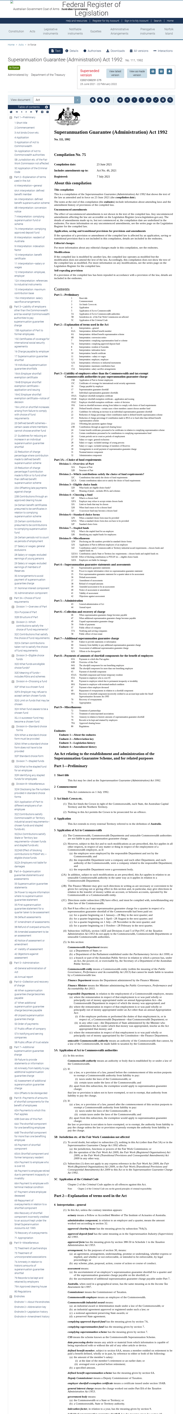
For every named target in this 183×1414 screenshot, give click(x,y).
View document (20, 100)
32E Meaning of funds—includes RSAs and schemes (29, 674)
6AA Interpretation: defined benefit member (29, 192)
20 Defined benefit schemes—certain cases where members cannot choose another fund (30, 427)
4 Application (21, 137)
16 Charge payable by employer (31, 351)
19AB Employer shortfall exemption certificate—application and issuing (27, 386)
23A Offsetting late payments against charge (30, 489)
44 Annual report (23, 976)
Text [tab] (57, 51)
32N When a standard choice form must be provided (30, 737)
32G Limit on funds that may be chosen (31, 702)
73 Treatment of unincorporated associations (30, 1255)
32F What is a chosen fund (29, 686)
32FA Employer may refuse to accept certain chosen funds (30, 693)
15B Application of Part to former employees (28, 332)
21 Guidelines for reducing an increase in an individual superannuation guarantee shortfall (30, 441)
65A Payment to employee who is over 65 (31, 1164)
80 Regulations (22, 1291)
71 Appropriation (23, 1237)
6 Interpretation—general (28, 185)
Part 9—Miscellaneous (26, 1242)
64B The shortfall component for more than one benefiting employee (30, 1136)
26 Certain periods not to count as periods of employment (31, 539)
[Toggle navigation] (46, 107)
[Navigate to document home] (120, 100)
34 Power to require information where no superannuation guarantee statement (32, 896)
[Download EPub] (93, 100)
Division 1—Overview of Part (31, 606)
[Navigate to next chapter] (149, 100)
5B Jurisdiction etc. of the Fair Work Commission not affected (31, 161)
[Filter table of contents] (36, 112)
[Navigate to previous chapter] (127, 100)
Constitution (16, 31)
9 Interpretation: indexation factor (29, 248)
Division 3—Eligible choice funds (30, 657)
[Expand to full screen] (156, 100)
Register (106, 20)
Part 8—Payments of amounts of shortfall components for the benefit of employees (31, 1101)
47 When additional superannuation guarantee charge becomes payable (29, 1006)
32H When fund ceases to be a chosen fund (31, 711)
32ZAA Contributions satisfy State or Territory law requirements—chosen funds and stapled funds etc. (30, 840)
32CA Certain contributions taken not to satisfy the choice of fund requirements (31, 647)
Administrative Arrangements (119, 31)
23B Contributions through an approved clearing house (31, 498)
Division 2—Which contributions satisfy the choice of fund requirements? (32, 626)
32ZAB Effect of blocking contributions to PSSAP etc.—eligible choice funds (30, 854)
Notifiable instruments (75, 31)
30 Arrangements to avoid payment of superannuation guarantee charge (29, 579)
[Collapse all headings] (47, 112)
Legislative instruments (50, 31)
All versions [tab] (141, 51)
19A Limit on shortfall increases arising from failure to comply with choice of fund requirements (31, 413)
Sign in (137, 20)
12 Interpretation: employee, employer (29, 274)
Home (11, 44)
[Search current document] (170, 100)
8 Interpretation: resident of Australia (29, 239)
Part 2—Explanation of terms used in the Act (30, 179)
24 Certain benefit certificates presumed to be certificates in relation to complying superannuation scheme (30, 511)
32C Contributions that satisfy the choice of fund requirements (32, 636)
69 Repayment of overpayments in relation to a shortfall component (30, 1204)
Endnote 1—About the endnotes (32, 1301)
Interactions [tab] (165, 51)
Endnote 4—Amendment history (32, 1316)
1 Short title (20, 122)
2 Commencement (24, 127)
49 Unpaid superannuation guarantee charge (29, 1017)
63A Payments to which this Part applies (29, 1112)
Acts (32, 31)
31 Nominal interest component (31, 588)
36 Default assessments (27, 917)
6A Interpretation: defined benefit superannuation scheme (32, 201)
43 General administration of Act (30, 970)
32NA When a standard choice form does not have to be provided (31, 747)
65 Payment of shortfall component (27, 1147)
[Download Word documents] (107, 100)
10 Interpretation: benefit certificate (28, 256)
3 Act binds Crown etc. (26, 132)
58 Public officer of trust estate (31, 1042)
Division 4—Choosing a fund (31, 681)
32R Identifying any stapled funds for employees (29, 777)
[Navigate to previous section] (134, 100)
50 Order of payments (26, 1023)
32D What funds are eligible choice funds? (29, 666)
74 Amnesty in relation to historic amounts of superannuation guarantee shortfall (29, 1267)
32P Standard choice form (28, 756)
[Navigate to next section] (141, 100)
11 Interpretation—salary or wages (29, 265)
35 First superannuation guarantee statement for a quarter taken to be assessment (32, 908)
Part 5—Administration (26, 962)
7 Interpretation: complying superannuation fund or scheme (29, 220)
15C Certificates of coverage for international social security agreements (32, 343)
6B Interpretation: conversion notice (30, 209)
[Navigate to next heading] (26, 112)
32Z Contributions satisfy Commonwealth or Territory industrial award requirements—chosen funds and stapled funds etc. (32, 822)
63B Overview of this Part (28, 1119)
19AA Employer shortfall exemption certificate (27, 375)
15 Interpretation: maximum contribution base (29, 291)
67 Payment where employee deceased (30, 1194)
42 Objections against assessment (26, 956)
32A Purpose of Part (25, 612)
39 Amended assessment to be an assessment (31, 933)
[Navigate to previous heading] (21, 112)
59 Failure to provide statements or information (29, 1061)
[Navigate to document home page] (11, 112)
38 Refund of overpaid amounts (32, 927)
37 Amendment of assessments (32, 922)
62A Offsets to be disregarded (30, 1093)
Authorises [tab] (94, 51)
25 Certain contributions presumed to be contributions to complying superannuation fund (30, 527)
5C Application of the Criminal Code (30, 170)
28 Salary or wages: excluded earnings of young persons (30, 556)
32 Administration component (31, 593)
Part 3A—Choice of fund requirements (27, 600)
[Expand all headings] (42, 112)
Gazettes (95, 31)
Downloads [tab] (118, 51)
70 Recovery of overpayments (30, 1232)
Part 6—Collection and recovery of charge (31, 983)
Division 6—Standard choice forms (31, 728)
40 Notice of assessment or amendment (29, 942)
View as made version (137, 73)
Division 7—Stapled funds (30, 761)
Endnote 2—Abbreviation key (30, 1306)
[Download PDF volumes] (100, 100)
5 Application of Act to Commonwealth (26, 144)
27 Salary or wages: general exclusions (29, 548)
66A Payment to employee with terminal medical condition (31, 1185)
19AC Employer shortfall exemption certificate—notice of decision (31, 398)
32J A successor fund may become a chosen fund (29, 719)
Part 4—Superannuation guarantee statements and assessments (29, 875)
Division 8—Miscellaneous (30, 783)
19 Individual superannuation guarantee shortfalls (30, 366)
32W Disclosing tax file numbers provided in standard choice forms (32, 793)
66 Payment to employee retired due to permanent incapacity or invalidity (32, 1174)
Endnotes (19, 1296)
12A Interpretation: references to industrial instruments (31, 282)
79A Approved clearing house (30, 1286)
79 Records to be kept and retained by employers (28, 1280)
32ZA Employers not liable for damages (30, 864)
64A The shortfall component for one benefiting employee (30, 1125)
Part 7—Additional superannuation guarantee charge (29, 1051)
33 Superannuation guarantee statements (31, 885)
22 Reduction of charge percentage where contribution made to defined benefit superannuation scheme (31, 457)
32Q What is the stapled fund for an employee (30, 768)
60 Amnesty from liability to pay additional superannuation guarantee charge (31, 1072)
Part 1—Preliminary (24, 117)
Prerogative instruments (147, 31)
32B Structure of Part (26, 617)
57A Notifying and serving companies (28, 1035)
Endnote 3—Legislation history (31, 1311)
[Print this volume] (163, 100)
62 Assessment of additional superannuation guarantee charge (30, 1084)
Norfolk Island (169, 31)
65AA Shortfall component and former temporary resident (31, 1155)
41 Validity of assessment (28, 949)
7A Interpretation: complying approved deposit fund (30, 230)
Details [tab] (74, 51)
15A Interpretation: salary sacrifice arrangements (28, 300)
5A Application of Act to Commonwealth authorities (29, 153)
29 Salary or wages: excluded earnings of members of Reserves (30, 567)
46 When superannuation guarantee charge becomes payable (29, 994)
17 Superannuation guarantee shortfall (31, 358)
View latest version (115, 73)
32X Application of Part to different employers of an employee (28, 805)
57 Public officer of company (30, 1028)
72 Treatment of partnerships (30, 1248)
